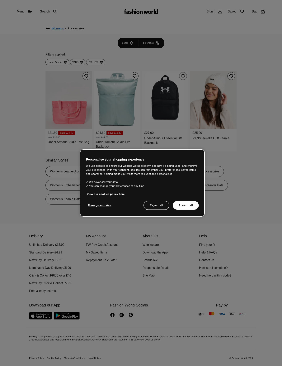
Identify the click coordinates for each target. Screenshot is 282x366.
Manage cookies (98, 204)
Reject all (156, 205)
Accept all (185, 205)
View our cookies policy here (104, 193)
